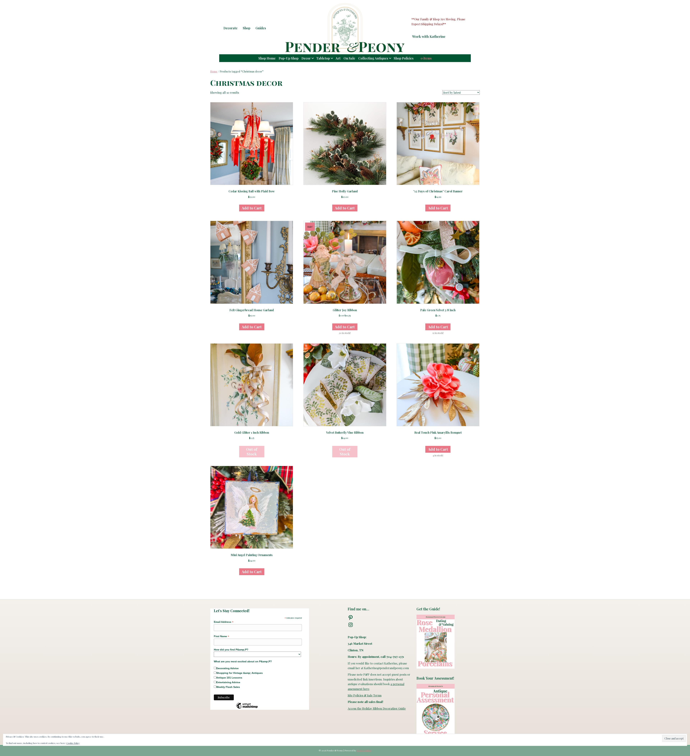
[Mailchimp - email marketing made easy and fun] (247, 708)
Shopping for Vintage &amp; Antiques (239, 673)
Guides (261, 28)
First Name (221, 636)
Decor (306, 58)
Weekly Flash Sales (228, 687)
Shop (246, 28)
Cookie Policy (73, 743)
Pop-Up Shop (288, 58)
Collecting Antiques (373, 58)
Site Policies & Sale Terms (364, 695)
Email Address (223, 622)
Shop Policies (403, 58)
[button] (452, 36)
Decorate (231, 28)
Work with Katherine (428, 36)
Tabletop (323, 58)
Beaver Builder (364, 750)
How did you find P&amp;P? (231, 649)
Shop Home (267, 58)
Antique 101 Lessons (229, 677)
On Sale (349, 58)
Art (338, 58)
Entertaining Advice (228, 682)
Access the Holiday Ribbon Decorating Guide (377, 708)
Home (213, 71)
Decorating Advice (227, 668)
